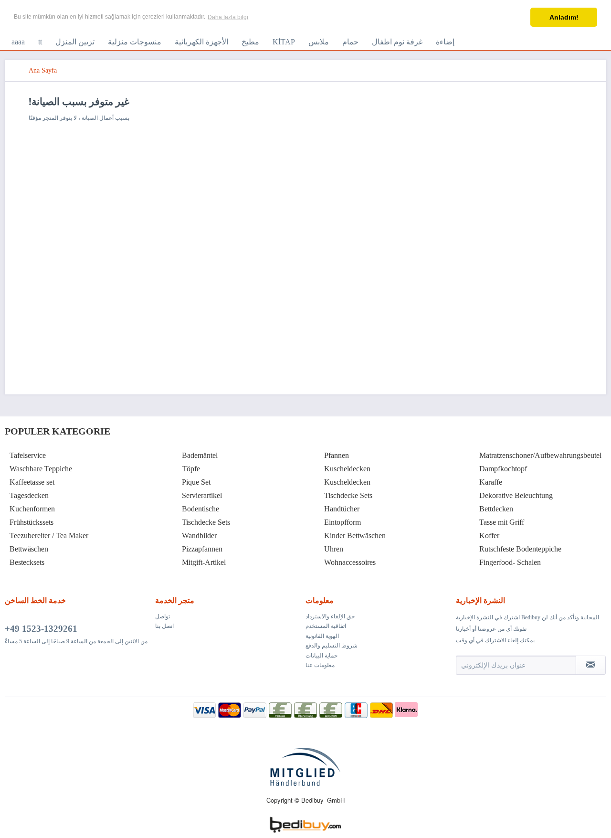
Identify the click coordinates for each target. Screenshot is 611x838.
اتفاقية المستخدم (326, 626)
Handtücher (341, 509)
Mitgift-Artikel (204, 562)
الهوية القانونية (322, 636)
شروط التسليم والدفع (332, 645)
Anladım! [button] (564, 17)
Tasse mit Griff (501, 522)
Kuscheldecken (347, 469)
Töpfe (191, 469)
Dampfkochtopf (503, 469)
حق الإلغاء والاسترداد (330, 616)
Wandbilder (199, 535)
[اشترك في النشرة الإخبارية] (591, 665)
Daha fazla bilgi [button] (228, 17)
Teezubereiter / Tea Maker (49, 535)
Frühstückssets (31, 522)
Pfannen (336, 455)
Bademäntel (200, 455)
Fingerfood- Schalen (510, 562)
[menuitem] (18, 42)
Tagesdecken (29, 495)
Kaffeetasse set (32, 482)
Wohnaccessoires (350, 562)
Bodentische (200, 509)
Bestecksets (27, 562)
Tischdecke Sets (206, 522)
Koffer (489, 535)
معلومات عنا (320, 665)
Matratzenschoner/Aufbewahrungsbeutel (540, 455)
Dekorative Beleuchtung (516, 495)
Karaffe (490, 482)
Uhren (333, 549)
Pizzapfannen (202, 549)
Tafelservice (28, 455)
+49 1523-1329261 (41, 629)
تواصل (162, 616)
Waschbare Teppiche (41, 469)
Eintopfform (342, 522)
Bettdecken (496, 509)
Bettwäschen (29, 549)
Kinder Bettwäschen (355, 535)
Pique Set (196, 482)
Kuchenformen (32, 509)
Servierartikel (202, 495)
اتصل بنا (164, 626)
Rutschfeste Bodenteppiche (520, 549)
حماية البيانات (321, 655)
